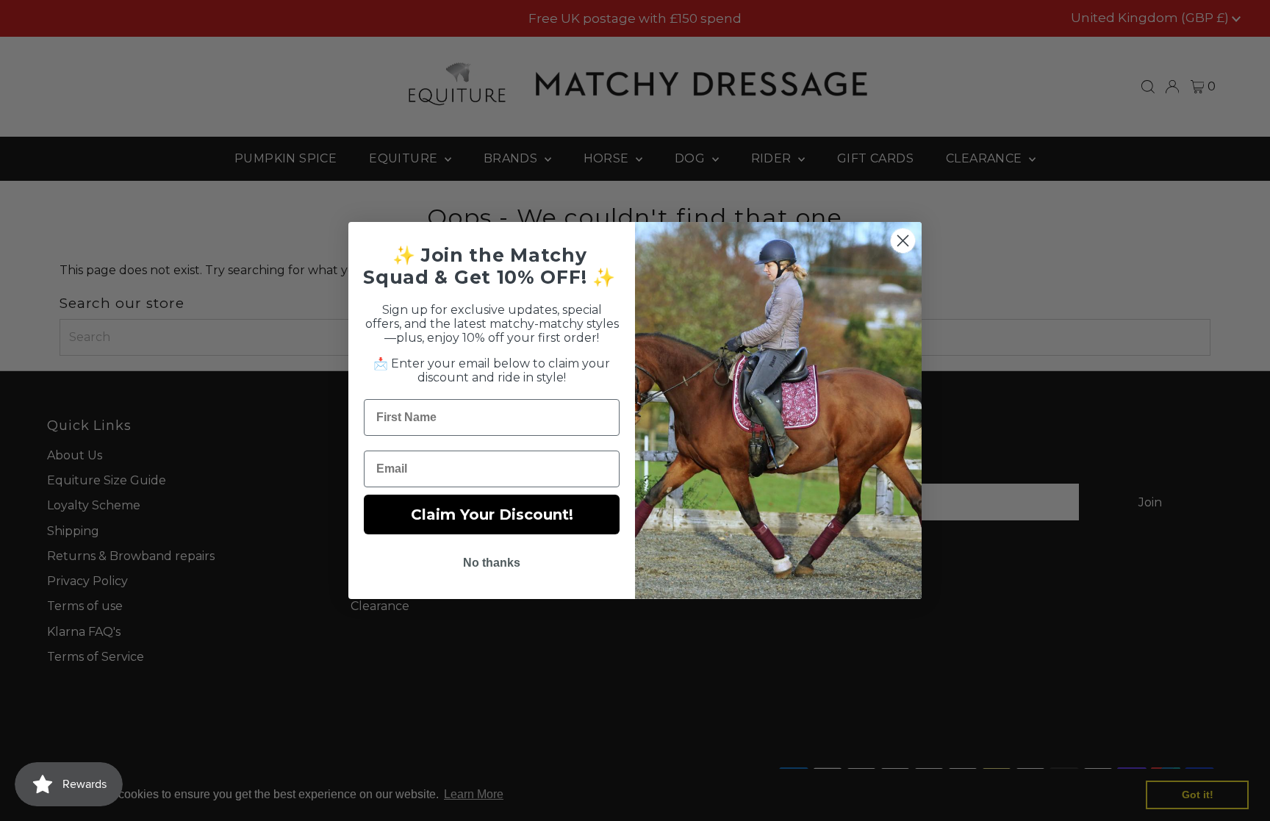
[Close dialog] (903, 241)
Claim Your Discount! (492, 514)
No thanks (491, 562)
